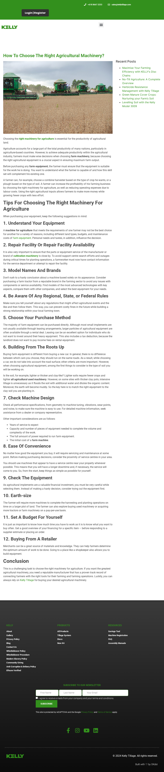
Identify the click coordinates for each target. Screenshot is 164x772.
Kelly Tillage (27, 580)
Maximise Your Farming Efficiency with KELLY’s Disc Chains (139, 71)
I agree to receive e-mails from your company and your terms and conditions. (76, 698)
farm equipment (22, 238)
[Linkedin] (95, 730)
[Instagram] (77, 730)
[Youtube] (86, 730)
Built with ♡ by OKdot (146, 764)
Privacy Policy (87, 712)
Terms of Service (105, 712)
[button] (101, 24)
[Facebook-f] (68, 730)
